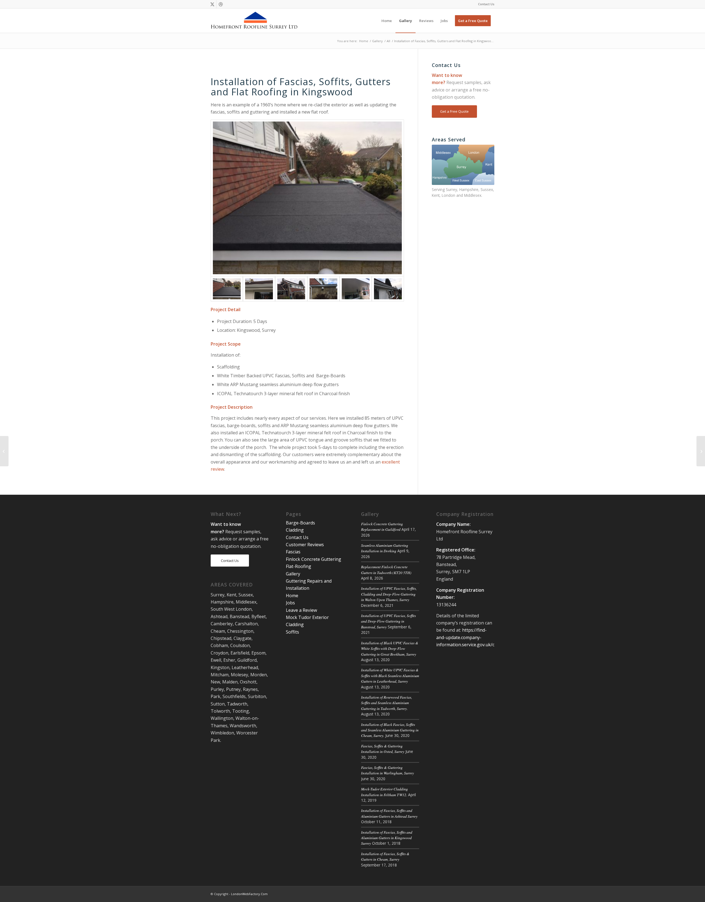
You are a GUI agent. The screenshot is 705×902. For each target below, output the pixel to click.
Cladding (295, 530)
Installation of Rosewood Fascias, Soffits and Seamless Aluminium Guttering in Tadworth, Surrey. (386, 702)
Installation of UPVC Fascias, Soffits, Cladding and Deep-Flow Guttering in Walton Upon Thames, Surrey (389, 594)
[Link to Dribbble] (220, 4)
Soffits (292, 632)
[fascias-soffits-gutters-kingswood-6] (388, 288)
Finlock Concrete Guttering (313, 559)
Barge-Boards (300, 523)
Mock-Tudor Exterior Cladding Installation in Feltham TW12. (384, 791)
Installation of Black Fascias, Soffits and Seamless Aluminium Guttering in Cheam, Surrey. (390, 730)
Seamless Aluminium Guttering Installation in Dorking (384, 548)
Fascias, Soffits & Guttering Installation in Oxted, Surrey (382, 748)
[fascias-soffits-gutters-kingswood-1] (307, 197)
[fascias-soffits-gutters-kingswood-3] (291, 288)
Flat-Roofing (298, 566)
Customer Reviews (305, 545)
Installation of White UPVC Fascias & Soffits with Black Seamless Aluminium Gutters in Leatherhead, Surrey (390, 675)
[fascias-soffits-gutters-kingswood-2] (259, 288)
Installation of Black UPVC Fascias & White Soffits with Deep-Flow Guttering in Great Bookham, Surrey (389, 648)
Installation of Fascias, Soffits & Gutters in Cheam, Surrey (385, 856)
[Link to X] (212, 4)
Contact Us (486, 4)
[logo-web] (255, 21)
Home (292, 596)
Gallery (293, 574)
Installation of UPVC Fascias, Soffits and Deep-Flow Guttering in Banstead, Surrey (388, 621)
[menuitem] (484, 4)
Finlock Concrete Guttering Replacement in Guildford (382, 526)
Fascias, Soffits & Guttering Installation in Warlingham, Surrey (387, 770)
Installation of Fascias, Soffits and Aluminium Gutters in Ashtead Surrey (389, 813)
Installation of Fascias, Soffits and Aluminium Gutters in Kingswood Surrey (386, 838)
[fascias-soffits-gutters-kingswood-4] (323, 288)
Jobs (290, 603)
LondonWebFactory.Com (249, 894)
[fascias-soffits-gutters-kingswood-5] (356, 288)
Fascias (293, 552)
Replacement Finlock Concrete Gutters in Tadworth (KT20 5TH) (386, 569)
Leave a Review (301, 610)
